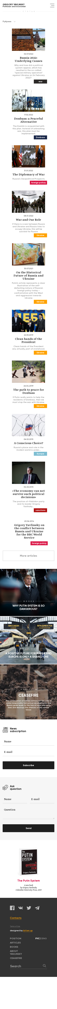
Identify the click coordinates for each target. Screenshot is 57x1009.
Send (28, 828)
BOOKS (14, 946)
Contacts (15, 917)
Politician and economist (14, 5)
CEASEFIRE (16, 958)
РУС (37, 938)
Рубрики (7, 21)
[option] (28, 691)
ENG (44, 938)
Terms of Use (15, 926)
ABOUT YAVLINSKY (16, 952)
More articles (28, 555)
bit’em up (28, 930)
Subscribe (28, 765)
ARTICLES (15, 942)
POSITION (15, 938)
